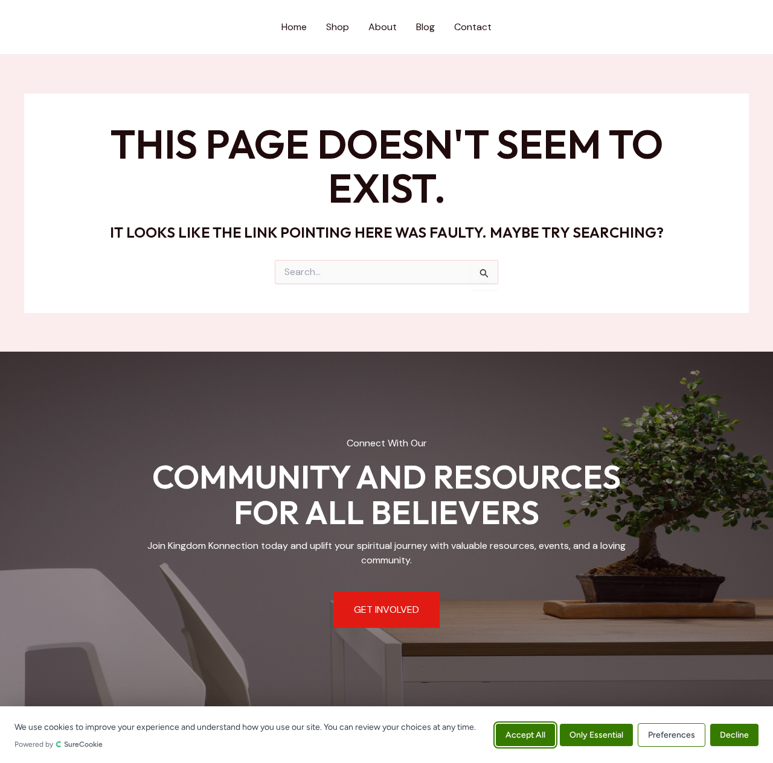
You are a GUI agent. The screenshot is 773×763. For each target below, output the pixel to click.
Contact (473, 27)
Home (294, 27)
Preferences (671, 734)
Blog (425, 27)
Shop (337, 27)
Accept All (525, 734)
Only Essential (596, 734)
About (382, 27)
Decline (734, 734)
